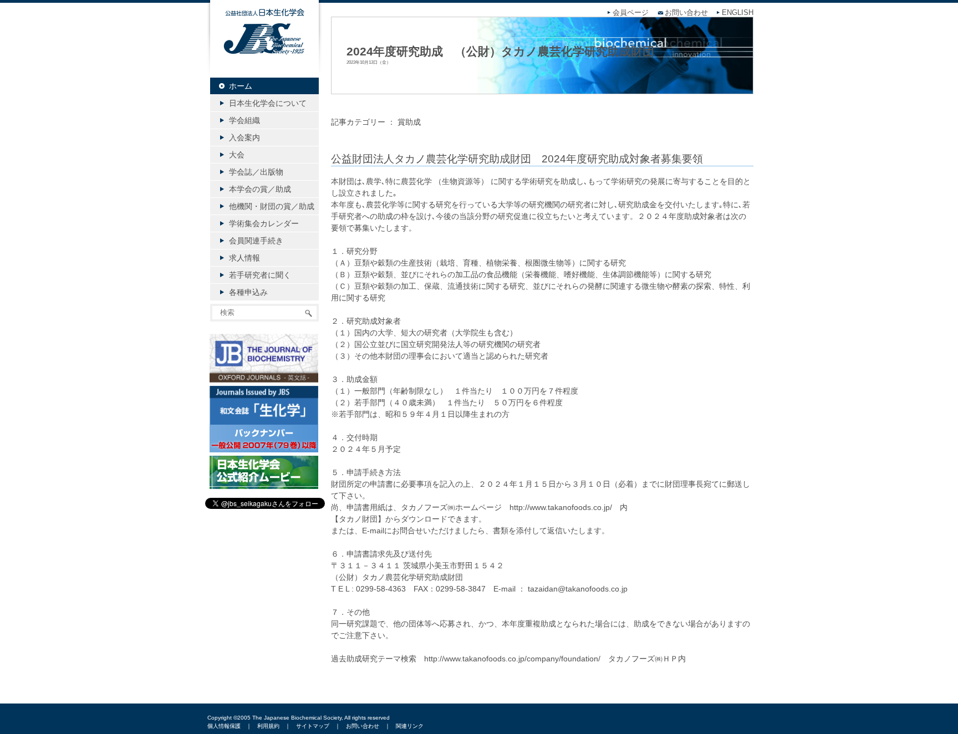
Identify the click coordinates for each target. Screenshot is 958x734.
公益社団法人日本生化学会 (264, 45)
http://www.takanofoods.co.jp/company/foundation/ (512, 658)
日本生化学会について (268, 103)
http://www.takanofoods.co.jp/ (560, 507)
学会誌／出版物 (256, 171)
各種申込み (248, 292)
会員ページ (631, 13)
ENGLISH (737, 13)
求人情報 (244, 257)
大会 (236, 154)
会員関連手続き (256, 240)
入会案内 (244, 137)
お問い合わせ (686, 13)
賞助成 (409, 122)
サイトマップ (312, 726)
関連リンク (410, 726)
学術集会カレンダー (264, 223)
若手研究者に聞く (260, 275)
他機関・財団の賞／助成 (271, 206)
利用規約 (268, 726)
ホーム (240, 85)
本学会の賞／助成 (260, 189)
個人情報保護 (224, 726)
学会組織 (244, 120)
